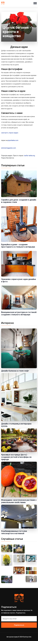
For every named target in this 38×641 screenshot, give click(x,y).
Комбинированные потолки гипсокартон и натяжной (14, 532)
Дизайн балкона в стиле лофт (15, 371)
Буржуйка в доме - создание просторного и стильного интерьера (18, 245)
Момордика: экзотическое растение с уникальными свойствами (19, 501)
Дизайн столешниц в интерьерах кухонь (16, 425)
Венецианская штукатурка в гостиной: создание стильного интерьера (19, 313)
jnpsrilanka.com (13, 140)
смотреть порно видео (9, 133)
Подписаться (19, 625)
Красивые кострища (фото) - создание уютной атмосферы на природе (16, 457)
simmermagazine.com (8, 148)
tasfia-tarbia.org (29, 155)
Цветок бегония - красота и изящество (17, 32)
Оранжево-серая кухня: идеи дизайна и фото (18, 280)
